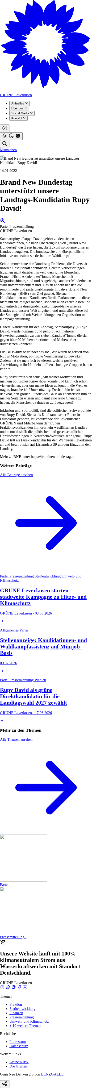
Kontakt (17, 118)
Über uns (18, 108)
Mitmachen (8, 150)
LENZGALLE (52, 1074)
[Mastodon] (14, 988)
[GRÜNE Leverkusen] (46, 91)
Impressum (17, 1042)
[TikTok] (8, 988)
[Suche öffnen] (4, 144)
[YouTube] (25, 988)
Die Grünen (18, 1066)
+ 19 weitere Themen (25, 1026)
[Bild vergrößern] (3, 222)
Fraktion (15, 1004)
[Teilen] (4, 1084)
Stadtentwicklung (22, 1009)
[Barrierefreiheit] (4, 128)
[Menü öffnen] (2, 155)
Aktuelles (18, 103)
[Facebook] (20, 988)
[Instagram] (3, 988)
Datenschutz (18, 1046)
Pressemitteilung (21, 1017)
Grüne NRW (19, 1062)
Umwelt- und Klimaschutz (29, 1021)
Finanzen (16, 1013)
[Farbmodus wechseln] (11, 136)
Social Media (20, 113)
